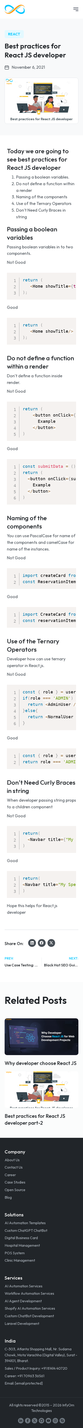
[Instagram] (55, 1420)
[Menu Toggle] (75, 9)
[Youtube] (48, 1420)
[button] (32, 943)
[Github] (41, 1420)
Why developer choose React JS (41, 1063)
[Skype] (62, 1420)
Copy (69, 277)
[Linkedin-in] (21, 1420)
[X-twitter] (34, 1420)
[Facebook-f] (27, 1420)
